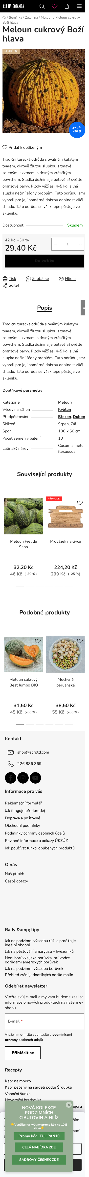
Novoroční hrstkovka (23, 1100)
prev (5, 515)
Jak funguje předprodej (25, 810)
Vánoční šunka (17, 1094)
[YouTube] (35, 778)
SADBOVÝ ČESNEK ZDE (39, 1159)
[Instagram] (23, 778)
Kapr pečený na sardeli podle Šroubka (38, 1087)
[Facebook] (10, 778)
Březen (64, 416)
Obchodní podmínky (22, 825)
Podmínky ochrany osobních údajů (35, 833)
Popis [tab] (44, 308)
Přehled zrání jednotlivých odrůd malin (39, 975)
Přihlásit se (23, 1053)
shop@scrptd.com (33, 752)
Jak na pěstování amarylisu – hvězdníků (39, 951)
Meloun (65, 402)
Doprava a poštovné (22, 818)
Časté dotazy (16, 881)
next (84, 515)
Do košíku (44, 261)
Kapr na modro (18, 1081)
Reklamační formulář (23, 803)
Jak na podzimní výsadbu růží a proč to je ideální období (40, 943)
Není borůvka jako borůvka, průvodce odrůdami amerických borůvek (37, 960)
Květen (64, 409)
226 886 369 (29, 763)
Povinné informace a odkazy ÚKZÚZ (36, 840)
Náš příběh (14, 873)
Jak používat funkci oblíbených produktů (40, 848)
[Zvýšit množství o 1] (80, 244)
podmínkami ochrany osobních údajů (38, 1037)
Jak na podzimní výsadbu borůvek (34, 969)
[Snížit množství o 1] (55, 244)
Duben (79, 416)
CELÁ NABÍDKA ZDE (39, 1147)
